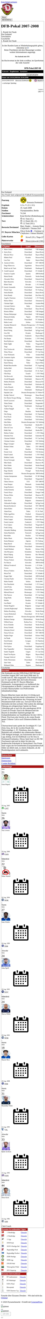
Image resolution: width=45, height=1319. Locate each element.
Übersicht (24, 1232)
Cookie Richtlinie (8, 763)
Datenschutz (6, 761)
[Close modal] (2, 1309)
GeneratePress (36, 1302)
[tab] (22, 32)
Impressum (6, 758)
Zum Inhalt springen (9, 2)
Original (4, 1298)
